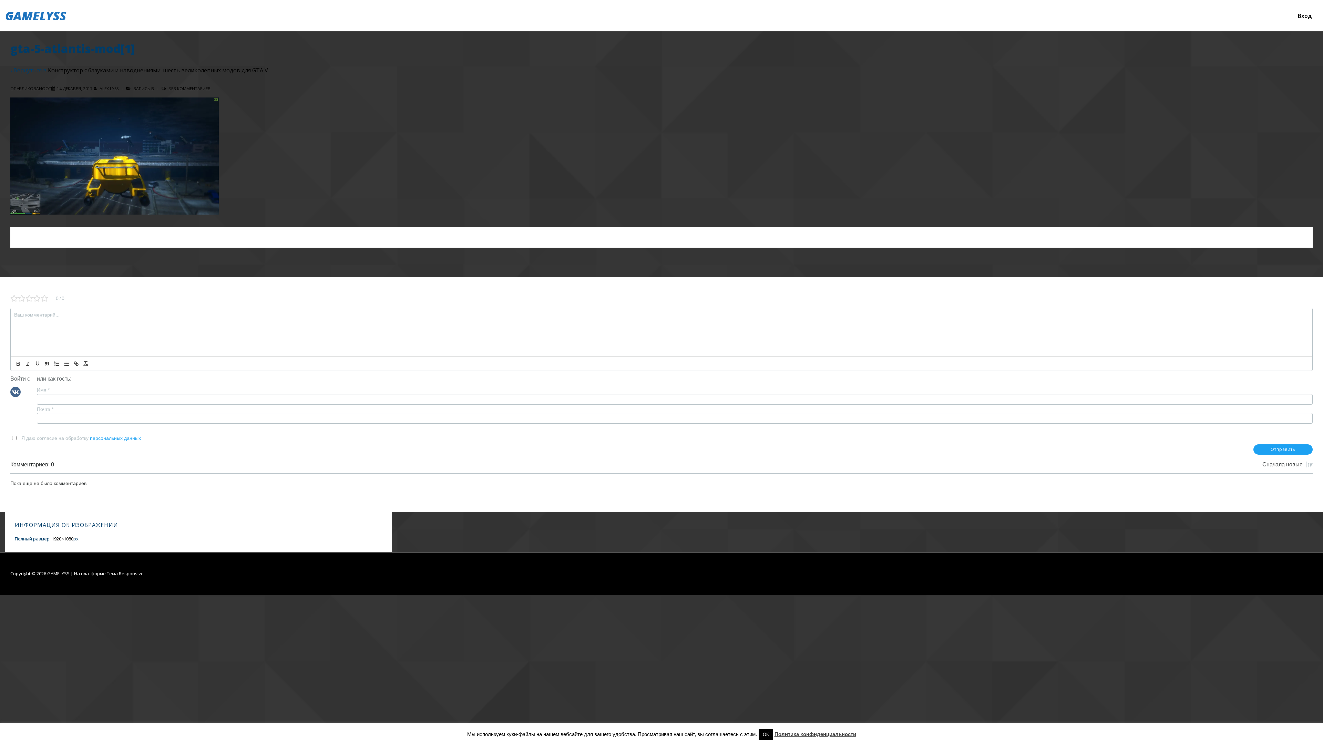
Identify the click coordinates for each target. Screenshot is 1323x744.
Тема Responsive (125, 573)
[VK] (15, 391)
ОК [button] (766, 734)
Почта (45, 409)
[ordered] (57, 364)
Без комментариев (189, 89)
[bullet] (66, 364)
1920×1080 (62, 539)
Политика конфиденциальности (815, 734)
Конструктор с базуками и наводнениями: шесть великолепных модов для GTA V (158, 70)
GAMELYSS (35, 16)
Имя (43, 390)
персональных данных (115, 438)
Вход (1305, 16)
